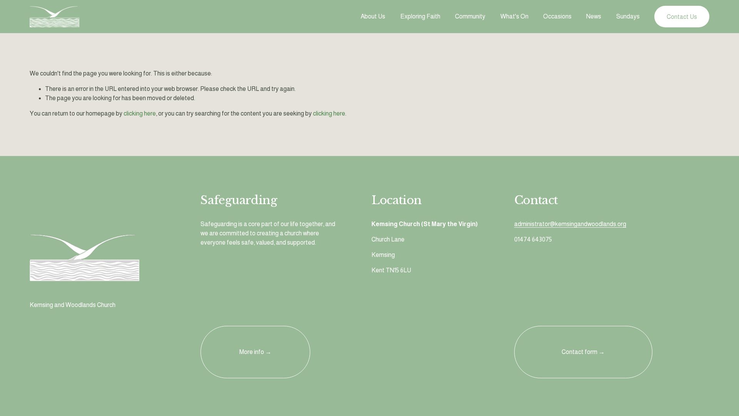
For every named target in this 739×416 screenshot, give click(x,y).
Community (470, 16)
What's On (514, 16)
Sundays (628, 16)
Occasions (557, 16)
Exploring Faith (420, 16)
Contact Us (682, 16)
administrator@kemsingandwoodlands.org (570, 224)
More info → (255, 352)
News (593, 16)
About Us (373, 16)
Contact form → (583, 352)
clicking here (140, 113)
